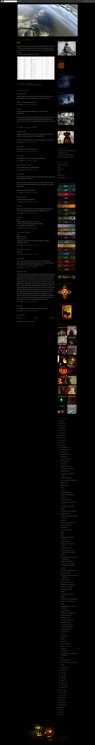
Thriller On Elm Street (66, 615)
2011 (61, 697)
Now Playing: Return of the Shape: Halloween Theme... (68, 551)
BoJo (62, 657)
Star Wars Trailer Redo (66, 478)
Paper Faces (64, 641)
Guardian (63, 554)
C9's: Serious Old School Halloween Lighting (67, 626)
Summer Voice (61, 175)
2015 (61, 445)
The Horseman (64, 527)
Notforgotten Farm (65, 622)
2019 (61, 435)
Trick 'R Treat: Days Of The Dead (69, 662)
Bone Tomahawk (65, 610)
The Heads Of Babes (66, 492)
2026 (61, 421)
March (63, 682)
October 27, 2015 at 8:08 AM (27, 127)
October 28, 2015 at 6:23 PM (27, 301)
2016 (61, 442)
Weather (63, 508)
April (62, 680)
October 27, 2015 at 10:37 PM (27, 202)
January (63, 687)
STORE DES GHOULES (67, 561)
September (64, 668)
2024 (61, 426)
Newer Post (19, 318)
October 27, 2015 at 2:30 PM (27, 151)
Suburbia (63, 490)
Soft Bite (63, 591)
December (63, 447)
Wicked (63, 639)
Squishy (63, 665)
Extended (63, 568)
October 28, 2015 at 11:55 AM (27, 254)
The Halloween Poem (63, 165)
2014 (61, 690)
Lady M (19, 146)
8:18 (59, 171)
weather (27, 84)
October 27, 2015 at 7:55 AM (27, 104)
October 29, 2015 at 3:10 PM (27, 311)
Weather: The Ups (65, 471)
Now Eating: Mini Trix (66, 589)
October (63, 452)
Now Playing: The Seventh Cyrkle (69, 480)
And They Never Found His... (68, 468)
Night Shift (60, 169)
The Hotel (63, 520)
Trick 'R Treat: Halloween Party (68, 570)
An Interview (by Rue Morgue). (65, 155)
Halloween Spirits (65, 541)
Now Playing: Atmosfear (67, 587)
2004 (61, 714)
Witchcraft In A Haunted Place (68, 613)
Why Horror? (64, 636)
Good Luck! (64, 456)
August (63, 670)
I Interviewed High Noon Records (66, 157)
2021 (61, 433)
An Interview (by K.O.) (63, 153)
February (63, 685)
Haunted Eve (20, 271)
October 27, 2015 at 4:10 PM (27, 170)
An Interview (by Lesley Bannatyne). (67, 150)
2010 (61, 700)
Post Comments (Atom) (29, 321)
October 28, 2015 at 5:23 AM (27, 228)
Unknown (19, 174)
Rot (18, 109)
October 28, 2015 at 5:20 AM (27, 213)
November (64, 449)
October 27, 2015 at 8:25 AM (27, 142)
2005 (61, 712)
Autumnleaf (20, 197)
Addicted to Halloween (22, 165)
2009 (61, 702)
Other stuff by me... (62, 177)
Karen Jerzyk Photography (67, 582)
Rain (18, 42)
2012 (61, 695)
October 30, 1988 (65, 579)
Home (36, 318)
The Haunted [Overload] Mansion (69, 599)
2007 (61, 707)
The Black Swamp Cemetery (68, 584)
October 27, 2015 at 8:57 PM (27, 192)
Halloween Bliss (65, 485)
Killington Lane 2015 (66, 466)
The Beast (63, 634)
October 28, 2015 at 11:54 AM (27, 245)
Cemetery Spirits (65, 461)
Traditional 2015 (65, 646)
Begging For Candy (66, 459)
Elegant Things (64, 631)
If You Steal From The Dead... (68, 506)
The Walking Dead (65, 629)
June (62, 675)
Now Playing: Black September (68, 511)
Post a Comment (21, 315)
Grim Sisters (64, 464)
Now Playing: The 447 (66, 525)
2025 (61, 423)
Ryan (18, 206)
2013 (61, 692)
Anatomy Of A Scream (66, 530)
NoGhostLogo (64, 482)
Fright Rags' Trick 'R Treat (67, 594)
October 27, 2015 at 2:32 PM (27, 161)
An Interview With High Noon (68, 601)
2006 (61, 709)
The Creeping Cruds (22, 232)
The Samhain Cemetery (66, 548)
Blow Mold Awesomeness (67, 620)
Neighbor (63, 596)
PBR (62, 535)
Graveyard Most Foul (66, 499)
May (62, 677)
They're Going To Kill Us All (68, 522)
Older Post (52, 318)
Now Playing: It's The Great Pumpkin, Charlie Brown (67, 564)
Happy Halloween (65, 454)
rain (23, 84)
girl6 (18, 306)
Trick (59, 167)
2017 (61, 440)
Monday (63, 604)
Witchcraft (63, 648)
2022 (61, 430)
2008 (61, 705)
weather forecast (36, 84)
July (62, 673)
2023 (61, 428)
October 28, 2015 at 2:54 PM (27, 267)
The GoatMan (64, 651)
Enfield (62, 532)
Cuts (59, 173)
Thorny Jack (64, 497)
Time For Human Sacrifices (67, 495)
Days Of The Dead (65, 643)
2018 (61, 438)
